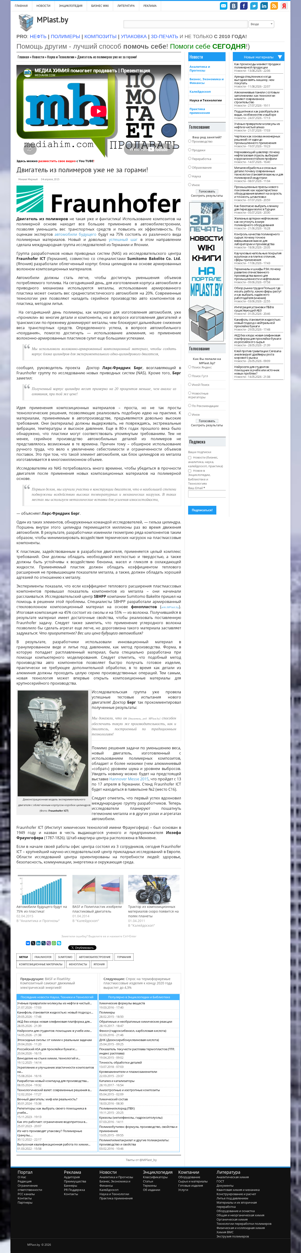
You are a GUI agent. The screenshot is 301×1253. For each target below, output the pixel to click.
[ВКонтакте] (28, 943)
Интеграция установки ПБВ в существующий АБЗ (253, 308)
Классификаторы (155, 1177)
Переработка (201, 159)
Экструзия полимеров (233, 1236)
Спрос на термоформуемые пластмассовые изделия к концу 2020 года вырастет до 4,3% (137, 983)
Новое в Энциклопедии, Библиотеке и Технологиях (199, 477)
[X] (33, 943)
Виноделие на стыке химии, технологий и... (48, 1058)
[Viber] (49, 943)
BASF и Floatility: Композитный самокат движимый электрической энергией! (47, 983)
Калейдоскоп (200, 91)
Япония (99, 964)
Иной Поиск (201, 385)
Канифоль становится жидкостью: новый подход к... (55, 1012)
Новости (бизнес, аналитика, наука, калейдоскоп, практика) (205, 461)
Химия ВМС (225, 1232)
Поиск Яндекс (202, 367)
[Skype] (59, 943)
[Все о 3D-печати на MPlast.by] (207, 270)
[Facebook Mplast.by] (244, 6)
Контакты (25, 1198)
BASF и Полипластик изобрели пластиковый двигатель (97, 909)
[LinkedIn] (38, 943)
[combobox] (261, 24)
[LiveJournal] (43, 943)
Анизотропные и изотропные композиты (129, 1090)
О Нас (22, 1177)
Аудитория (72, 1177)
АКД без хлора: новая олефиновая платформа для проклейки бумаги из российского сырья (257, 338)
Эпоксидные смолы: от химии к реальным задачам (54, 1040)
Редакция (25, 1181)
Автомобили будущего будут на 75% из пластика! (41, 909)
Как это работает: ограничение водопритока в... (52, 1122)
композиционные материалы (40, 964)
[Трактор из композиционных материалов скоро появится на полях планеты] (153, 889)
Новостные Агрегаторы (198, 395)
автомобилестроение (95, 957)
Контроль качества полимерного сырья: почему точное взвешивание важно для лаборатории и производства (257, 239)
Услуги (183, 1190)
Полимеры (107, 1012)
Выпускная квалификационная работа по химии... (53, 1144)
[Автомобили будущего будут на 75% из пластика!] (42, 889)
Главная (23, 56)
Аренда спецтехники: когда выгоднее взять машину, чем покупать (254, 79)
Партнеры (25, 1202)
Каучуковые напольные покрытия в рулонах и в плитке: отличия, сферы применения (257, 256)
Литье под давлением (232, 1198)
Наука (196, 176)
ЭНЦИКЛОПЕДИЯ (71, 6)
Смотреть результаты (207, 195)
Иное (196, 185)
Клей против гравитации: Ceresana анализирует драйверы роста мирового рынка (257, 354)
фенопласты (78, 964)
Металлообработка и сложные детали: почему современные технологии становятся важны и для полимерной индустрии (258, 173)
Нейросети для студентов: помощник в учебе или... (54, 1031)
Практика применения (200, 111)
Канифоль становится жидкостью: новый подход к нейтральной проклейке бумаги (257, 322)
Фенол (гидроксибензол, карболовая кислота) (132, 1031)
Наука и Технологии (60, 56)
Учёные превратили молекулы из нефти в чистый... (54, 1003)
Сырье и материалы (193, 1181)
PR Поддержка (74, 1190)
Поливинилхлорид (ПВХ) (117, 1108)
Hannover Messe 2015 (129, 779)
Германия (124, 957)
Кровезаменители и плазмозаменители (128, 1071)
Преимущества (75, 1181)
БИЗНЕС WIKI (100, 6)
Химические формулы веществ (122, 1003)
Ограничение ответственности (30, 1187)
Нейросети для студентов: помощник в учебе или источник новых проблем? (257, 370)
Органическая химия (232, 1219)
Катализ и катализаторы (117, 1081)
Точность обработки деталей (120, 1062)
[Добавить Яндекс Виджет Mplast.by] (284, 6)
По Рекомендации (205, 406)
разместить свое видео (57, 161)
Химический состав (113, 1099)
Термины (150, 1185)
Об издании (151, 1190)
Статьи (148, 1181)
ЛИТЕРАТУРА (126, 6)
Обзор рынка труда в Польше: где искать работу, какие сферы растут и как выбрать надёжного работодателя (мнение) (257, 293)
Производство (202, 141)
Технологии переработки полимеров (244, 1223)
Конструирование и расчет (236, 1194)
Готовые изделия (190, 1185)
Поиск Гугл (200, 376)
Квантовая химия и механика (238, 1190)
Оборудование (189, 1177)
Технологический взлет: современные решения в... (54, 1090)
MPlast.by (52, 19)
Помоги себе (208, 46)
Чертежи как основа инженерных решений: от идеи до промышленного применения (257, 139)
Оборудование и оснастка (236, 1211)
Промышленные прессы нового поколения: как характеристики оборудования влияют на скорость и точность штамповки (258, 192)
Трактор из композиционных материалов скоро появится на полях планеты (153, 911)
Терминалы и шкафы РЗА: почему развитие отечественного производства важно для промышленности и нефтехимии (257, 274)
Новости (43, 6)
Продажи (198, 150)
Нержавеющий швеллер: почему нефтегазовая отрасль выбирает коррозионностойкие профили (257, 155)
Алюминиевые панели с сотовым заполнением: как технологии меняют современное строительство (256, 97)
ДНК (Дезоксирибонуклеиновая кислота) (129, 1040)
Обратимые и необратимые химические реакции (135, 1021)
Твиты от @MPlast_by (141, 1160)
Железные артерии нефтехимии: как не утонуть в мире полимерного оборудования (256, 221)
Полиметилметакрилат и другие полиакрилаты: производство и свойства (134, 1142)
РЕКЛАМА (150, 6)
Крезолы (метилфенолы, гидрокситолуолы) (130, 1117)
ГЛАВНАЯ (21, 6)
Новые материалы (258, 57)
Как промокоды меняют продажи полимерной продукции (257, 65)
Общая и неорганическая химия (240, 1215)
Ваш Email (196, 488)
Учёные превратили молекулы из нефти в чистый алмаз (257, 125)
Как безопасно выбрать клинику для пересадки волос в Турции (256, 207)
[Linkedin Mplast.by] (264, 6)
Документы (225, 1185)
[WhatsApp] (54, 943)
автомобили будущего (75, 234)
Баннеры (70, 1185)
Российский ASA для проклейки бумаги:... (47, 1049)
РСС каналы (26, 1194)
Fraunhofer (43, 957)
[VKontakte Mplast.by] (234, 6)
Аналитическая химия (233, 1177)
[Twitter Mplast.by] (254, 6)
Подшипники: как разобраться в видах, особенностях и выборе (256, 113)
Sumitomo (65, 957)
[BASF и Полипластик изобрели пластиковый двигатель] (98, 889)
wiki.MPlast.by (170, 607)
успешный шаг (123, 239)
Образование (202, 167)
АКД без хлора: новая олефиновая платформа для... (54, 1021)
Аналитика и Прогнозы (200, 68)
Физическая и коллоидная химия (241, 1228)
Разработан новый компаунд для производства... (53, 1081)
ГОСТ (220, 1181)
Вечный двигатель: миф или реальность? (47, 1099)
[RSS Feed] (274, 6)
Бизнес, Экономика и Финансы (207, 81)
